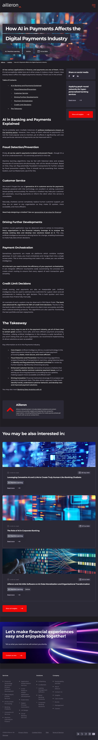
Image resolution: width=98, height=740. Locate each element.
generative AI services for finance (48, 212)
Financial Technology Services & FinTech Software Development (9, 686)
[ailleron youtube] (94, 734)
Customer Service (21, 93)
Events (57, 702)
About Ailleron (57, 687)
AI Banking (42, 681)
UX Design (24, 710)
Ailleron (3, 62)
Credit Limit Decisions (22, 105)
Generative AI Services (9, 713)
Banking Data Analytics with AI (29, 389)
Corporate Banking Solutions (41, 704)
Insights (9, 62)
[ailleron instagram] (90, 734)
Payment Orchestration (23, 101)
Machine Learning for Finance (9, 719)
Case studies (59, 698)
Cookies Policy (37, 732)
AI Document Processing (9, 702)
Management (59, 705)
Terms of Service (58, 732)
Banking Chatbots (8, 708)
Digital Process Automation (25, 705)
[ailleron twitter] (82, 734)
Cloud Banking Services (24, 715)
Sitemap (5, 735)
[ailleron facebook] (86, 734)
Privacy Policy (23, 732)
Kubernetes (25, 700)
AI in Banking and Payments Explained (26, 85)
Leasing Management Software (42, 690)
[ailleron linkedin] (78, 734)
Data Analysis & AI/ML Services (9, 696)
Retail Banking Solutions (41, 697)
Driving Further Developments (26, 97)
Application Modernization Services (26, 683)
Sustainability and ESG (59, 682)
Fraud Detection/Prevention (25, 89)
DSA (47, 732)
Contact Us (58, 692)
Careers (57, 708)
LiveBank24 (42, 685)
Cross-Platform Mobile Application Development (25, 692)
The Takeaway (16, 109)
